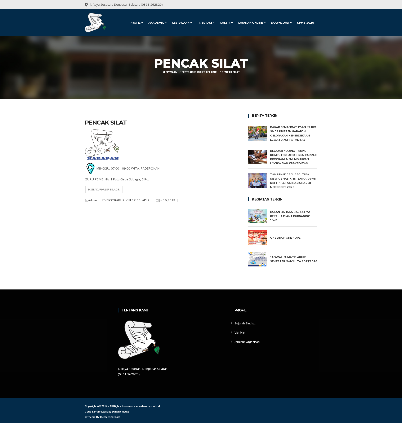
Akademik (156, 22)
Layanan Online (251, 22)
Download (280, 22)
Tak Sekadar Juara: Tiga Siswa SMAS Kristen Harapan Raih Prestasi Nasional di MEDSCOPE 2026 (293, 181)
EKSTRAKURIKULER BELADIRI (200, 72)
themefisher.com (110, 417)
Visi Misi (239, 332)
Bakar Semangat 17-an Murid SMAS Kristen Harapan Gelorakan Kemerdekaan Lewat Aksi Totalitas (293, 133)
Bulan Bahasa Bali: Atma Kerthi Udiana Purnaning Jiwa (290, 216)
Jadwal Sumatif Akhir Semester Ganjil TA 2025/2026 (293, 259)
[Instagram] (317, 4)
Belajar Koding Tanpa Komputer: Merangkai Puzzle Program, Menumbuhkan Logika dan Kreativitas (293, 157)
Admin (92, 200)
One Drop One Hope (285, 237)
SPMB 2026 (305, 22)
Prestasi (205, 22)
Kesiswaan (181, 22)
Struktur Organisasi (247, 341)
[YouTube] (311, 4)
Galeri (225, 22)
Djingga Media (120, 411)
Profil (135, 22)
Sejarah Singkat (244, 323)
